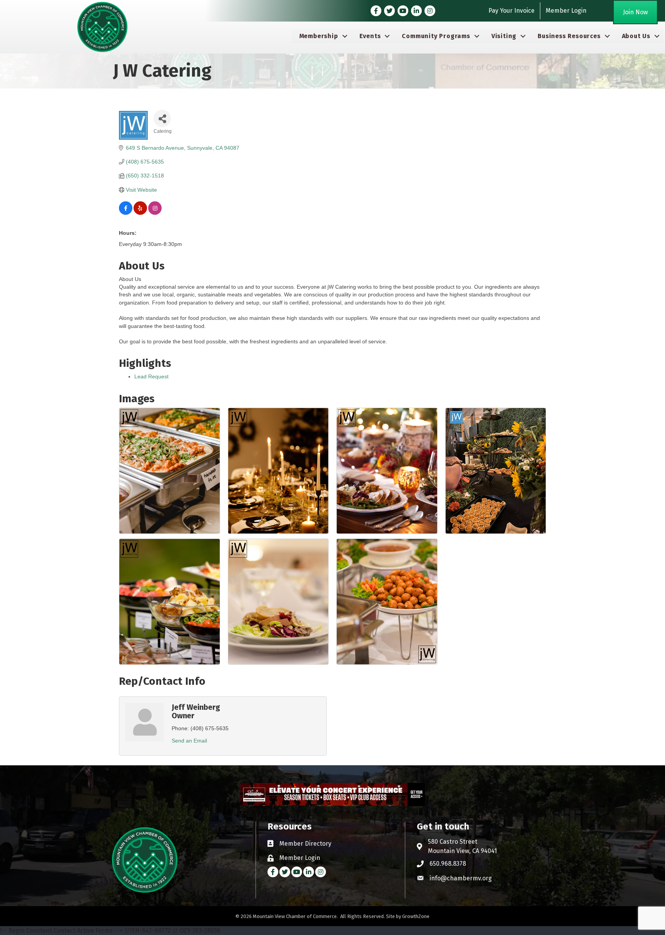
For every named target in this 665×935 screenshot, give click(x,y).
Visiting (503, 36)
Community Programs (436, 36)
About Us (636, 36)
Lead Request (151, 376)
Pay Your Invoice (511, 10)
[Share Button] (162, 118)
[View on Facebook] (125, 213)
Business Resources (569, 36)
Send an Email (189, 741)
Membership (318, 36)
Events (370, 36)
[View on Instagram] (155, 213)
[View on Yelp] (140, 213)
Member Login (566, 10)
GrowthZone (415, 916)
